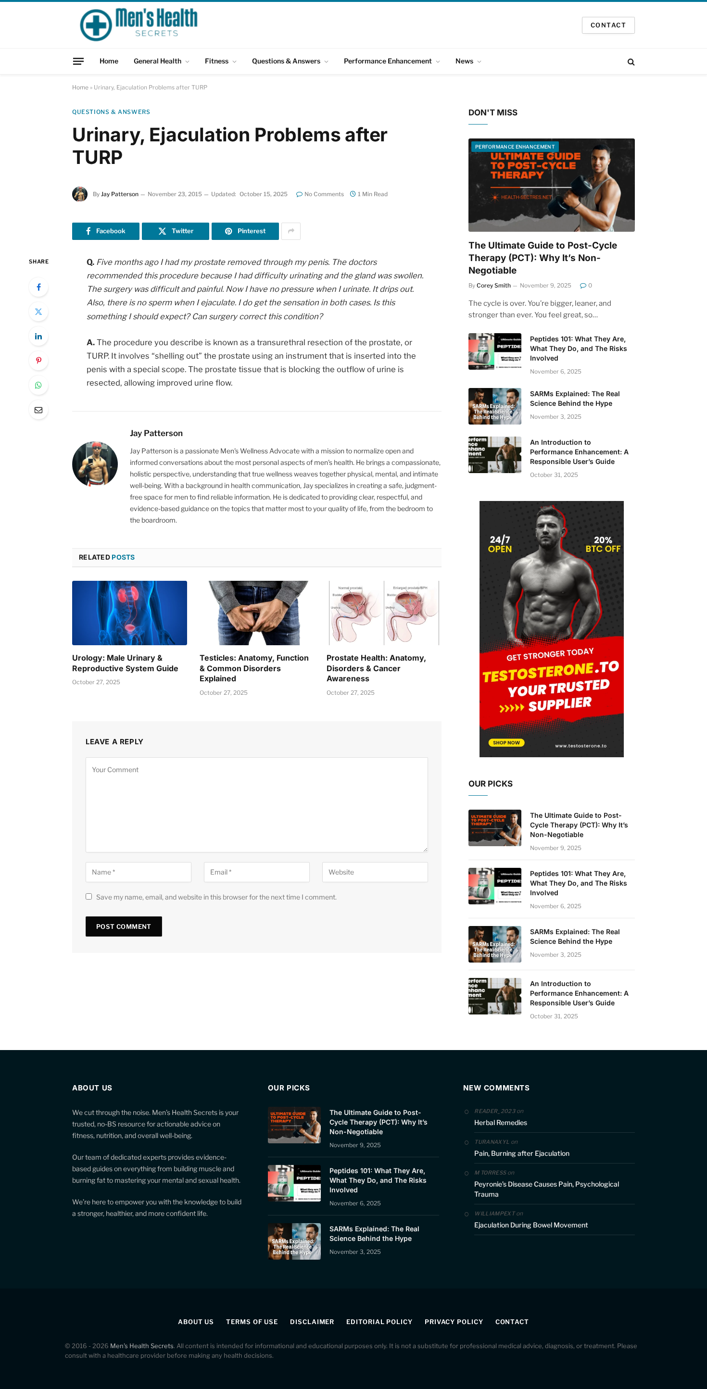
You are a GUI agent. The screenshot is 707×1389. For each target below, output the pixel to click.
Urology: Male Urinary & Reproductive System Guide (125, 663)
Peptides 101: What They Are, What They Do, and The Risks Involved (578, 348)
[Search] (630, 61)
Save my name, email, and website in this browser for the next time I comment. (216, 897)
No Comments (324, 194)
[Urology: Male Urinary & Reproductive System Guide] (129, 613)
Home (109, 61)
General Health (157, 61)
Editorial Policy (379, 1322)
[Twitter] (38, 311)
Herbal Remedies (500, 1122)
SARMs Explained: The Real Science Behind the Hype (575, 398)
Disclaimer (312, 1322)
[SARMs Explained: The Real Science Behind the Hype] (494, 406)
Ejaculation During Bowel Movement (531, 1225)
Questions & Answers (286, 61)
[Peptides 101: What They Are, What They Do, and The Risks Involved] (494, 351)
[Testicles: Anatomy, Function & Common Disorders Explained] (257, 613)
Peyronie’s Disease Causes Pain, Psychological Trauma (546, 1189)
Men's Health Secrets (142, 1346)
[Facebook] (38, 287)
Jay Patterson (120, 194)
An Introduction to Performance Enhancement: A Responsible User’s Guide (579, 451)
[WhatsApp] (38, 385)
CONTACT (608, 25)
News (464, 61)
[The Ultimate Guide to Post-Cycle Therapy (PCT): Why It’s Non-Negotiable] (551, 185)
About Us (196, 1322)
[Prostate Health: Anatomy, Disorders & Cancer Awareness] (384, 613)
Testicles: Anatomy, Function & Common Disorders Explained (254, 668)
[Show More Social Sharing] (291, 231)
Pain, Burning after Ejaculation (521, 1153)
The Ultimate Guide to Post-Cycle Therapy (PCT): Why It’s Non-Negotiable (542, 258)
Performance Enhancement (388, 61)
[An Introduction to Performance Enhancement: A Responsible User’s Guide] (494, 455)
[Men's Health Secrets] (139, 25)
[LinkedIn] (38, 336)
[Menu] (78, 61)
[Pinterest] (38, 360)
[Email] (38, 409)
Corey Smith (494, 285)
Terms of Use (252, 1322)
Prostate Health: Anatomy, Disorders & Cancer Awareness (376, 668)
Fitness (216, 61)
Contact (512, 1322)
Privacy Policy (454, 1322)
